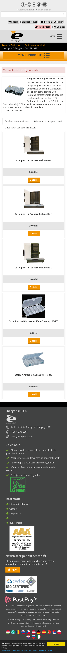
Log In (13, 569)
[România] (18, 631)
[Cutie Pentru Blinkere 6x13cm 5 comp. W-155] (33, 305)
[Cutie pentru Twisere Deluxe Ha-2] (33, 145)
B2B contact (15, 522)
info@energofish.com (22, 436)
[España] (44, 631)
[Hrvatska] (28, 636)
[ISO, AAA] (21, 582)
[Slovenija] (33, 636)
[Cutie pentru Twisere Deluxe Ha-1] (33, 198)
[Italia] (38, 636)
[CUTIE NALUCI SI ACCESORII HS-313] (33, 359)
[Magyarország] (8, 631)
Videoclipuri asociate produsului (20, 127)
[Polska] (59, 631)
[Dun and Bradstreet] (19, 538)
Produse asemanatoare (17, 121)
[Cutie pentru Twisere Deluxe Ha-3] (33, 252)
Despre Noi (31, 21)
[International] (13, 631)
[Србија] (54, 631)
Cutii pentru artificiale (35, 45)
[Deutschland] (38, 631)
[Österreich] (33, 631)
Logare (14, 21)
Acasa (5, 45)
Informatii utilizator (53, 21)
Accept (56, 644)
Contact (60, 26)
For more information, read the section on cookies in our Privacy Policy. (27, 650)
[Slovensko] (23, 631)
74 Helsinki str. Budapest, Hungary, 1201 (31, 427)
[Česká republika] (28, 631)
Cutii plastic (16, 45)
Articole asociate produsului (48, 121)
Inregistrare (44, 26)
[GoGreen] (16, 484)
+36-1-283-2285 (20, 431)
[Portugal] (49, 631)
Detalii (33, 179)
